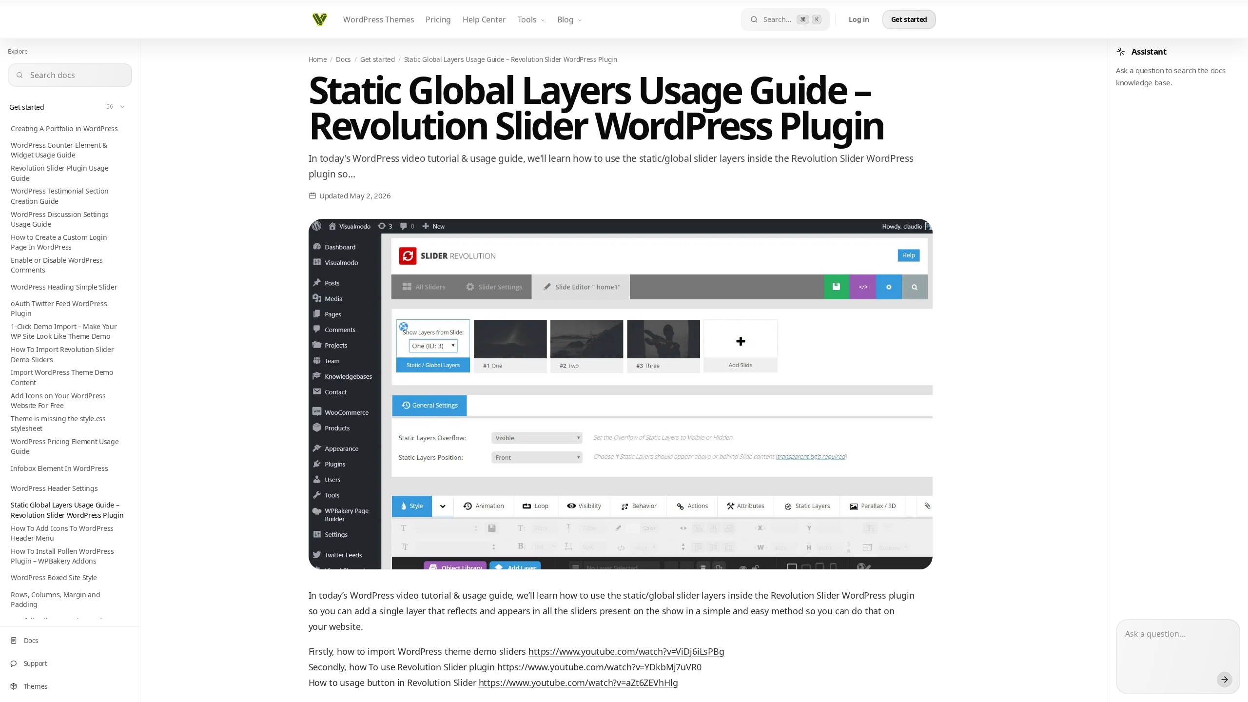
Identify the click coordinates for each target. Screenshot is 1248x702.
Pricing (438, 19)
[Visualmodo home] (320, 19)
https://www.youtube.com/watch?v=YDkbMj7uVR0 (599, 667)
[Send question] (1224, 679)
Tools (527, 19)
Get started (377, 59)
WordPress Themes (378, 19)
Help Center (484, 19)
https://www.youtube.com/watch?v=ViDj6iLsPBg (626, 651)
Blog (565, 19)
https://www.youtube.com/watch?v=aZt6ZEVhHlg (578, 682)
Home (318, 59)
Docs (343, 59)
